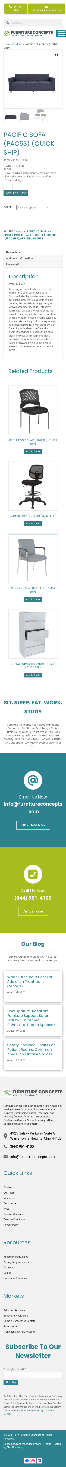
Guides (7, 1272)
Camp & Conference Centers (19, 1321)
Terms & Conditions (14, 1219)
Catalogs (8, 1267)
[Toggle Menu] (61, 33)
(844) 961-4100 (17, 9)
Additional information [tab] (19, 258)
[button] (57, 55)
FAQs (6, 1208)
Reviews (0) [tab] (12, 264)
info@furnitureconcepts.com (46, 10)
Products (17, 44)
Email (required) (15, 1369)
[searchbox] (33, 22)
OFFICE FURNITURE (31, 238)
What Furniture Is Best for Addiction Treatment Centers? (29, 982)
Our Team (9, 1192)
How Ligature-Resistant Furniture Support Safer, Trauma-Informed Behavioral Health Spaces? (31, 1018)
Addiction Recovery (14, 1310)
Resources (9, 1198)
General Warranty (13, 1214)
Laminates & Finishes (15, 1278)
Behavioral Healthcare (16, 1315)
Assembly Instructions (16, 1256)
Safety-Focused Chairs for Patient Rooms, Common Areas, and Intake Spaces (31, 1050)
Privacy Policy (11, 1224)
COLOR (8, 207)
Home (7, 44)
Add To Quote (16, 193)
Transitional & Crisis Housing (19, 1331)
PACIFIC (19, 235)
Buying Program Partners (18, 1262)
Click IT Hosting (15, 1447)
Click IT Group (43, 1444)
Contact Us (10, 1187)
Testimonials (11, 1203)
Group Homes (11, 1326)
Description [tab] (13, 252)
